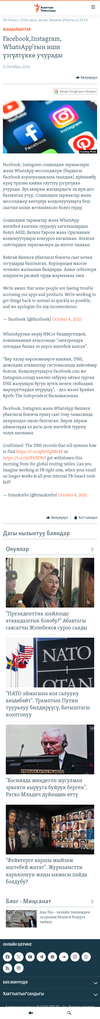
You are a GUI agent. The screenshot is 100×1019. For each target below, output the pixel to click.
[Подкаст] (18, 968)
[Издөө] (69, 1013)
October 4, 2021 (67, 319)
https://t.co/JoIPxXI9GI (24, 458)
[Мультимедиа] (31, 1013)
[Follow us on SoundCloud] (63, 956)
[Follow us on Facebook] (7, 956)
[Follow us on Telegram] (41, 956)
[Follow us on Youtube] (30, 956)
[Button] (86, 78)
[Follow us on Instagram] (75, 956)
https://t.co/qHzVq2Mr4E (39, 452)
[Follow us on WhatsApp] (86, 956)
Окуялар (17, 549)
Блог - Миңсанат (28, 901)
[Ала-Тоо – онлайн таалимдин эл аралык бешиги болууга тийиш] (21, 918)
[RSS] (7, 968)
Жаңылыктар (17, 30)
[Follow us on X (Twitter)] (18, 956)
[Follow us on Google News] (52, 956)
